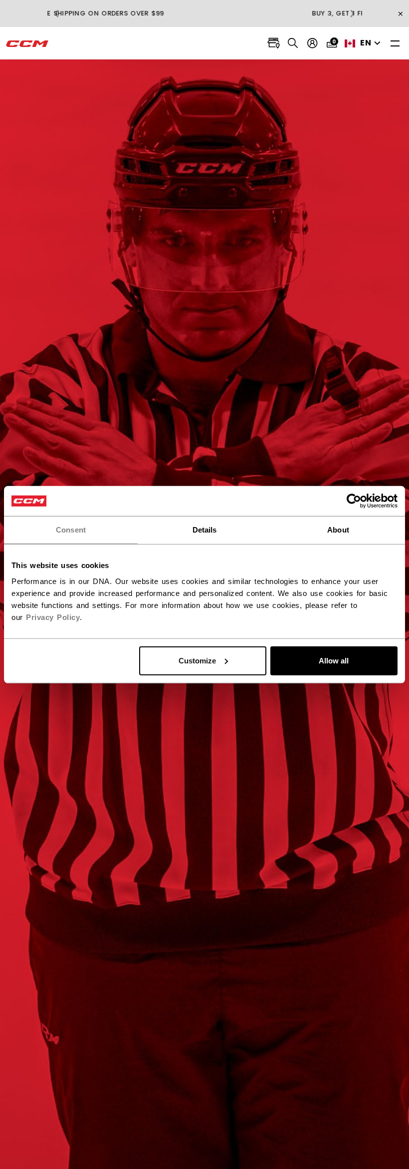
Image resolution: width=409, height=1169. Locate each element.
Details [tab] (205, 530)
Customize (197, 660)
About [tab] (338, 530)
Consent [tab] (71, 530)
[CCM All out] (27, 43)
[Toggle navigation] (395, 43)
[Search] (293, 43)
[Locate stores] (273, 43)
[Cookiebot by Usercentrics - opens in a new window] (354, 501)
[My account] (312, 43)
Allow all (334, 660)
